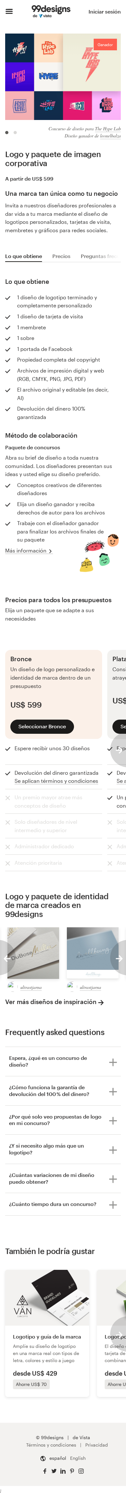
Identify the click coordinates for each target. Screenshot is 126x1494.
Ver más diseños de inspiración (51, 1001)
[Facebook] (44, 1471)
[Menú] (9, 11)
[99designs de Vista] (51, 11)
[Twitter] (54, 1471)
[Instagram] (81, 1471)
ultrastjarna (31, 987)
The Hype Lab (108, 128)
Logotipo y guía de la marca (47, 1336)
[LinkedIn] (63, 1471)
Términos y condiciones (51, 1445)
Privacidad (96, 1445)
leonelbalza (110, 136)
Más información (26, 550)
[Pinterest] (72, 1471)
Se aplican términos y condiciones (56, 781)
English (78, 1458)
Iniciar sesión (105, 11)
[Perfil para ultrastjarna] (12, 986)
